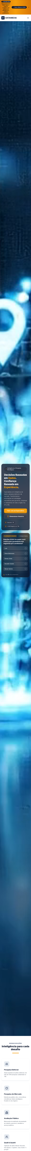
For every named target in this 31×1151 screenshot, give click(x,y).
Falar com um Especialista (15, 511)
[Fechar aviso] (29, 7)
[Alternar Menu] (28, 18)
